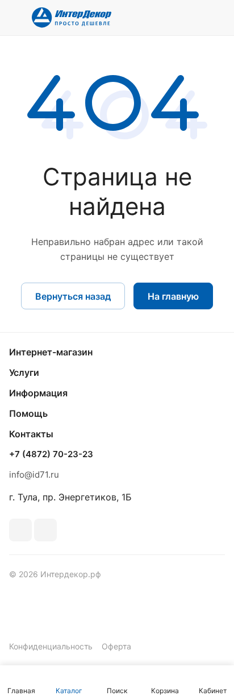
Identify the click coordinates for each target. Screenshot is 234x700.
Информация (38, 393)
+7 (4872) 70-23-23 (51, 454)
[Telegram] (45, 530)
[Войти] (194, 17)
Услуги (24, 372)
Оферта (116, 646)
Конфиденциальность (51, 646)
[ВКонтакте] (20, 530)
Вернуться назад (73, 296)
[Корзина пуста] (216, 17)
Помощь (28, 413)
